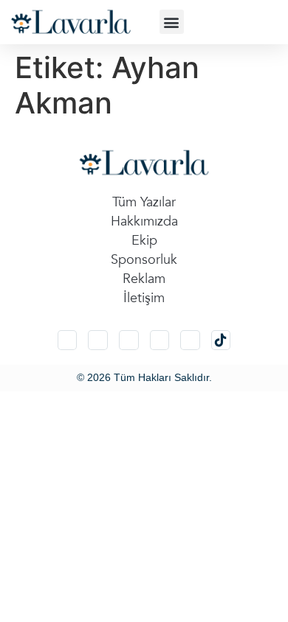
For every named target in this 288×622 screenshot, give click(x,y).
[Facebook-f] (160, 340)
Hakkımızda (144, 221)
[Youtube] (190, 340)
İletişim (144, 298)
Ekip (144, 240)
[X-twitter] (98, 340)
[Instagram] (68, 340)
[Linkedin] (129, 340)
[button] (172, 22)
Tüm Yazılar (144, 202)
